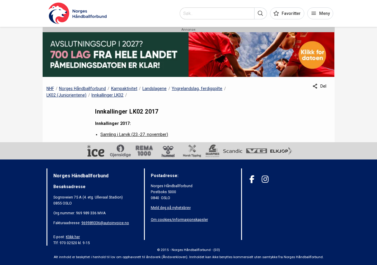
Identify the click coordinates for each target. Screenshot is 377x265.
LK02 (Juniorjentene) (66, 95)
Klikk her (73, 237)
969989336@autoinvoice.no (105, 223)
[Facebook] (252, 179)
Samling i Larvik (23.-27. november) (134, 134)
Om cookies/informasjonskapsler (179, 219)
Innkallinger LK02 (107, 95)
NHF (50, 88)
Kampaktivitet (124, 88)
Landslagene (154, 88)
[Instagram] (265, 179)
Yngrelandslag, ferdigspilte (197, 88)
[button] (260, 13)
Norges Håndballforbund (82, 88)
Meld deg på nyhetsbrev (171, 207)
